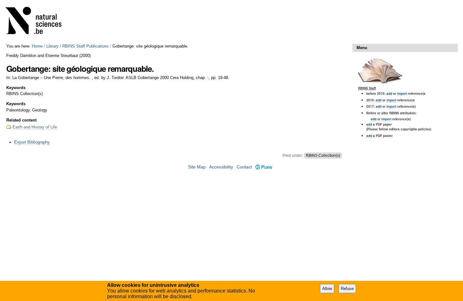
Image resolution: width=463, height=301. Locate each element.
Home (37, 46)
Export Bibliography (32, 142)
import (401, 93)
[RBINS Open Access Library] (37, 22)
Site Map (197, 167)
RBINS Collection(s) (323, 155)
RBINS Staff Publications (85, 46)
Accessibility (221, 167)
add (389, 93)
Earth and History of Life (35, 127)
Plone (264, 167)
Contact (244, 167)
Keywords (16, 87)
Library (52, 46)
